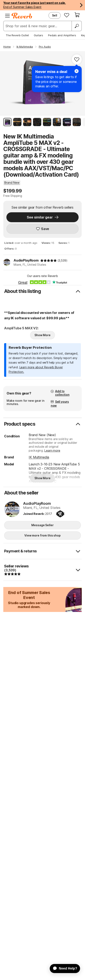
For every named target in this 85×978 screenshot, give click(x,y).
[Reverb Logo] (22, 16)
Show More (42, 335)
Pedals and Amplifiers (62, 35)
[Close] (76, 71)
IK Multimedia (39, 457)
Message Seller (42, 525)
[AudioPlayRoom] (12, 509)
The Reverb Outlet (17, 35)
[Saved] (67, 15)
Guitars (38, 35)
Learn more (52, 450)
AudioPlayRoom (26, 260)
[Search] (76, 26)
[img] (48, 260)
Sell (54, 15)
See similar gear (40, 217)
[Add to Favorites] (77, 59)
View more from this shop (42, 535)
